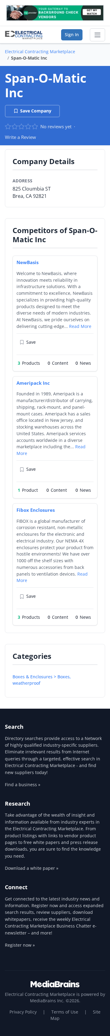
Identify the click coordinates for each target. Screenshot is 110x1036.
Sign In (72, 34)
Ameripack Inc (33, 383)
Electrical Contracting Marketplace (40, 51)
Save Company (35, 111)
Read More (80, 326)
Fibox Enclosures (35, 510)
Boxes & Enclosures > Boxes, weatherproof (42, 680)
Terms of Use (64, 1012)
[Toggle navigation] (97, 35)
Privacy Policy (23, 1012)
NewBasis (27, 262)
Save (31, 342)
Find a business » (22, 784)
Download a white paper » (31, 868)
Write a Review (20, 137)
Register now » (20, 945)
